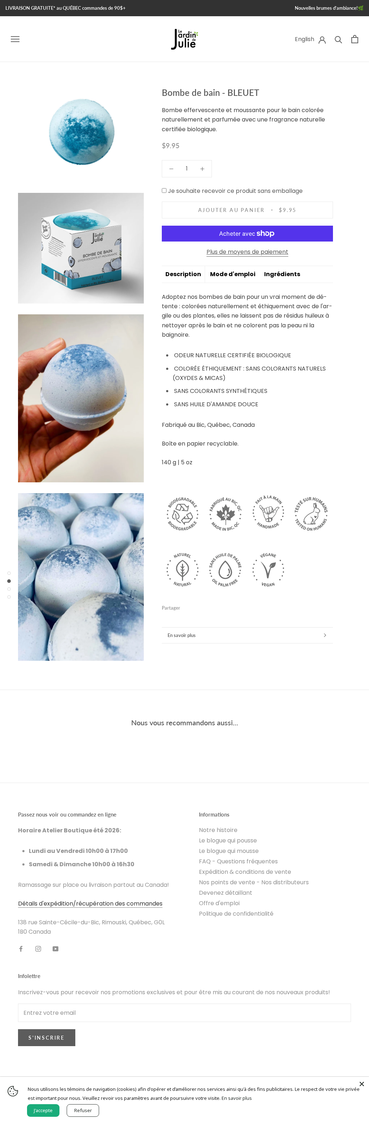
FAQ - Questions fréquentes (238, 861)
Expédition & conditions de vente (245, 872)
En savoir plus (182, 635)
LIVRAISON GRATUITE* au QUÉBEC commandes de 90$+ (65, 8)
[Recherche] (338, 39)
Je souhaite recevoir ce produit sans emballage (235, 191)
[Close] (361, 1084)
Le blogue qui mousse (229, 851)
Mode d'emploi (232, 274)
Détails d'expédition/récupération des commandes (90, 903)
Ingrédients (282, 274)
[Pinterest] (206, 606)
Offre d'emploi (219, 903)
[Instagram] (38, 948)
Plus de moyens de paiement (247, 252)
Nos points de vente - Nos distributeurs (254, 882)
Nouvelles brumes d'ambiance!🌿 (329, 8)
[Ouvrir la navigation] (15, 39)
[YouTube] (55, 948)
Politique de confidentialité (236, 914)
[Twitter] (196, 606)
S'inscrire (46, 1038)
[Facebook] (187, 606)
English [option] (304, 39)
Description (183, 274)
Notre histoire (218, 830)
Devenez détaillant (225, 893)
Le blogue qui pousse (228, 840)
